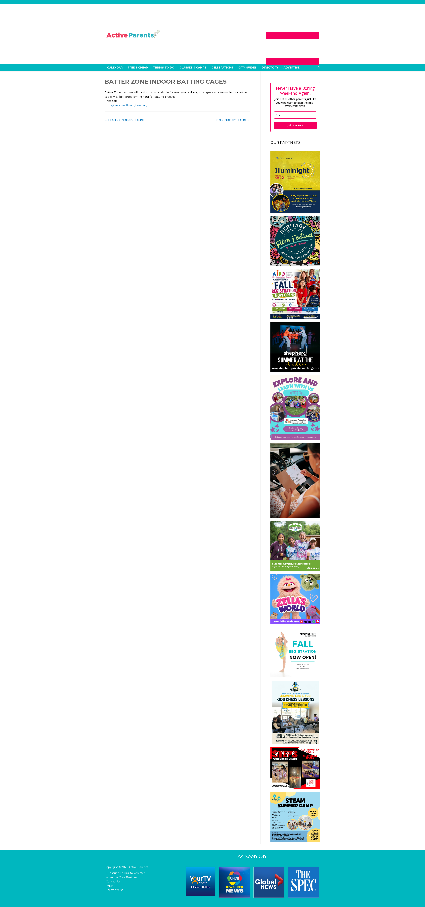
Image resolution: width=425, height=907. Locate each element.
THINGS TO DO (163, 67)
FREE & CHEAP (138, 67)
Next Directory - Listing (233, 119)
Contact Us (113, 881)
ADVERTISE (291, 67)
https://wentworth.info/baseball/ (126, 105)
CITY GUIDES (247, 67)
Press (109, 885)
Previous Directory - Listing (124, 119)
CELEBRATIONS (222, 67)
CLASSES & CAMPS (193, 67)
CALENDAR (115, 67)
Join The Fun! (295, 125)
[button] (318, 67)
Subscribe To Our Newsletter (125, 873)
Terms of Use (114, 890)
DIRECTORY (270, 67)
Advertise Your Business (121, 877)
